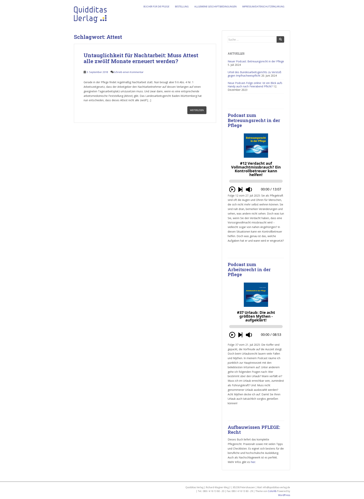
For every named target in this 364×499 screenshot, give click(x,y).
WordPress (284, 495)
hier (253, 462)
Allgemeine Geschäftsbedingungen (215, 6)
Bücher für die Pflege (156, 6)
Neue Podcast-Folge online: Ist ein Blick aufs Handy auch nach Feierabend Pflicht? (255, 84)
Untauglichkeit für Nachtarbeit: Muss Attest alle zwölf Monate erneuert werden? (141, 58)
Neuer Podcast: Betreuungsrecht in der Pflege (256, 61)
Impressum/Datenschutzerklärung (263, 6)
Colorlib (272, 491)
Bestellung (182, 6)
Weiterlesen (197, 110)
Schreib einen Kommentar (129, 72)
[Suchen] (280, 39)
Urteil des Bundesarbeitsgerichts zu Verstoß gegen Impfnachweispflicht (254, 73)
